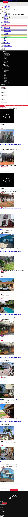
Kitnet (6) (3, 28)
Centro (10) (3, 43)
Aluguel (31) (3, 22)
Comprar (2, 192)
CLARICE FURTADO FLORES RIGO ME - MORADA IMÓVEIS (9, 0)
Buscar (5, 105)
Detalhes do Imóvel (4, 94)
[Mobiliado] (3, 92)
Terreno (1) (3, 38)
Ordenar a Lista (3, 101)
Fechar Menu (4, 24)
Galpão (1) (3, 36)
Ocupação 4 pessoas (7, 5)
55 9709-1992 (1, 509)
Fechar (23, 105)
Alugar (2, 128)
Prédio (5, 40)
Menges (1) (3, 47)
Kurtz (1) (3, 46)
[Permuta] (3, 99)
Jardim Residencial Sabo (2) (5, 45)
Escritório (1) (3, 31)
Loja (4, 39)
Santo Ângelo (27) (4, 41)
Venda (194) (3, 21)
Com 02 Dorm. (6, 16)
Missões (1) (3, 48)
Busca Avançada (2, 106)
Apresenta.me (2, 515)
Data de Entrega (3, 87)
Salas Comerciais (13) (4, 33)
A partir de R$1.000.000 (7, 23)
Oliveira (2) (3, 49)
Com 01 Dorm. (6, 15)
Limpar (14, 105)
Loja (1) (3, 32)
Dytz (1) (3, 44)
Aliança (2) (3, 42)
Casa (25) (3, 27)
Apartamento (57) (4, 26)
